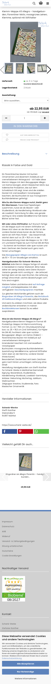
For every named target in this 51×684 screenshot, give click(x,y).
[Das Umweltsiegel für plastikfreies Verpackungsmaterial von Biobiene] (13, 589)
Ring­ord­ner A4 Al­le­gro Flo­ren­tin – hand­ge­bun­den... (25, 475)
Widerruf (6, 536)
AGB (4, 531)
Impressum (7, 521)
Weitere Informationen (25, 678)
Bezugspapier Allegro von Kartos (22, 255)
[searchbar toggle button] (34, 3)
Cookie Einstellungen (12, 555)
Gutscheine (7, 551)
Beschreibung (10, 153)
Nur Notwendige (25, 671)
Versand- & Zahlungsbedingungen (18, 541)
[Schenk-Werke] (5, 3)
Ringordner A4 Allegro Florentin (17, 296)
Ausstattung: (9, 95)
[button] (6, 118)
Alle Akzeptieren (25, 663)
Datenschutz (8, 526)
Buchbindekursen (10, 308)
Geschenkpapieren (23, 289)
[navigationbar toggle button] (47, 3)
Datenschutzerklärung (12, 658)
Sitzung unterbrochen (12, 546)
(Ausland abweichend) (33, 84)
